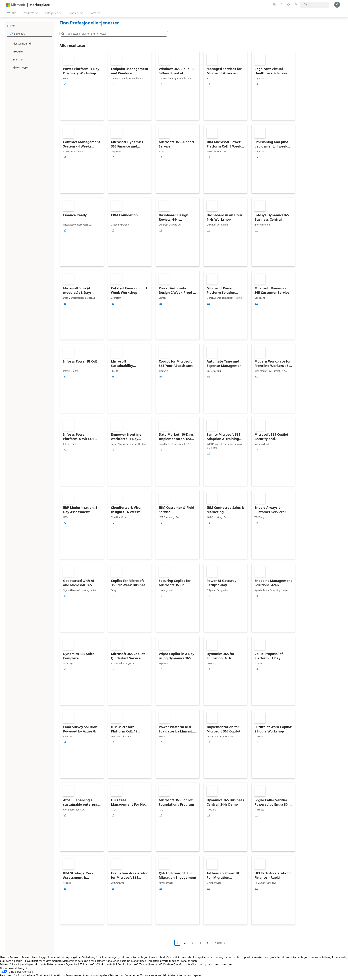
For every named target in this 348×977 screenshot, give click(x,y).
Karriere (168, 964)
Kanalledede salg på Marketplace (126, 961)
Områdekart (43, 975)
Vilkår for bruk (116, 975)
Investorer (227, 964)
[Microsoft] (15, 5)
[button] (62, 33)
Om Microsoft (181, 964)
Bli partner (230, 957)
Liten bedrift (155, 964)
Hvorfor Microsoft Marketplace (18, 957)
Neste (218, 942)
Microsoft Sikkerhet (45, 964)
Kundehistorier (56, 957)
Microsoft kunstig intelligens (17, 964)
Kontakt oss (58, 975)
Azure (61, 964)
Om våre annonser (151, 975)
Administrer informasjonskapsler (181, 975)
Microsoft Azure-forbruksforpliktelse (188, 957)
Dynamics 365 (74, 964)
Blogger (42, 957)
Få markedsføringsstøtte (265, 957)
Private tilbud (157, 957)
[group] (65, 84)
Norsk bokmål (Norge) (13, 968)
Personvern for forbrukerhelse (17, 975)
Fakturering (216, 957)
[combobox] (115, 33)
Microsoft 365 (91, 964)
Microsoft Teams (137, 964)
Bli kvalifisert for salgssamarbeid (42, 961)
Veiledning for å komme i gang (101, 957)
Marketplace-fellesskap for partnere (83, 961)
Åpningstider (74, 957)
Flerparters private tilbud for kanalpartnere (172, 961)
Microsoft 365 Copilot (113, 964)
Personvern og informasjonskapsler (86, 975)
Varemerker (132, 975)
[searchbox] (33, 33)
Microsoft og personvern (205, 964)
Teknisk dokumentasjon (134, 957)
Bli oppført (243, 957)
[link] (82, 85)
